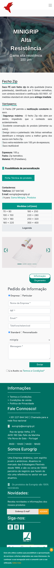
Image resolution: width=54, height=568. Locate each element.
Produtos (31, 197)
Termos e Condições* (34, 371)
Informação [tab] (40, 276)
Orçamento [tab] (40, 281)
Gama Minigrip (18, 197)
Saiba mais (16, 563)
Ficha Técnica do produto (18, 178)
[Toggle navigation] (50, 5)
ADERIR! (43, 512)
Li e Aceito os (26, 371)
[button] (6, 252)
